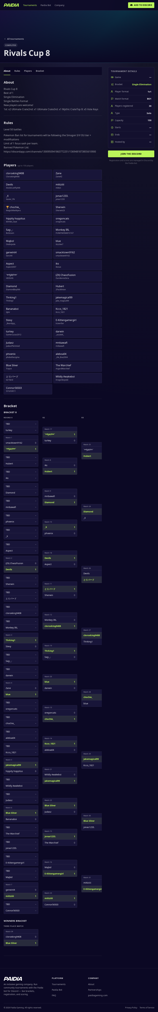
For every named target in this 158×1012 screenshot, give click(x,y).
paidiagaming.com (98, 995)
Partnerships (94, 989)
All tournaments (15, 39)
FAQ (54, 995)
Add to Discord (143, 5)
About (7, 70)
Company (59, 5)
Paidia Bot (46, 5)
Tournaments (30, 5)
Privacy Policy (131, 1007)
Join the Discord (131, 153)
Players (28, 70)
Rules (17, 70)
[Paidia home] (11, 5)
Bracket (40, 70)
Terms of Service (147, 1007)
